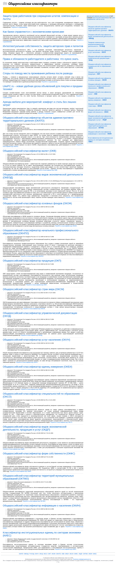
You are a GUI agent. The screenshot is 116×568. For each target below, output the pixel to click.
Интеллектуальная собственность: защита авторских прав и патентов (43, 46)
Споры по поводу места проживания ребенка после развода (37, 73)
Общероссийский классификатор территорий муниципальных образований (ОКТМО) (38, 477)
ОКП (49, 554)
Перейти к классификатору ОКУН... (27, 362)
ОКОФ (53, 554)
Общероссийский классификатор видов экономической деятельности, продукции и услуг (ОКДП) (34, 428)
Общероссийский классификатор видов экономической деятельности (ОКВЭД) (43, 176)
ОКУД (41, 554)
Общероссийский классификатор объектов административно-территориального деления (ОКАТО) (38, 119)
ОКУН (37, 554)
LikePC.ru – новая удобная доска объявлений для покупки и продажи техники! (42, 88)
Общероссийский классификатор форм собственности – (99, 111)
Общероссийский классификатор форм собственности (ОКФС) (39, 453)
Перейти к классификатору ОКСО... (61, 422)
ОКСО (45, 554)
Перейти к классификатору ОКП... (37, 285)
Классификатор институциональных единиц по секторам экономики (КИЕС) (42, 534)
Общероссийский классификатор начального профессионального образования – (99, 86)
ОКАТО (21, 554)
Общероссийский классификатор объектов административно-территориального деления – (100, 28)
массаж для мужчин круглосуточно (98, 16)
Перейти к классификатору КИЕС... (66, 549)
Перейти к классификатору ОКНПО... (32, 256)
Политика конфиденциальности (82, 559)
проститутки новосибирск (101, 17)
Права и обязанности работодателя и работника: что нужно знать (40, 59)
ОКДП (80, 554)
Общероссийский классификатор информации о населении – (99, 133)
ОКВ (63, 554)
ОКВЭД (26, 554)
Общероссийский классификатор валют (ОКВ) (29, 150)
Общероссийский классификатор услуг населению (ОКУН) (36, 339)
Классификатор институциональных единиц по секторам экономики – (100, 139)
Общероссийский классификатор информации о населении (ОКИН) (41, 505)
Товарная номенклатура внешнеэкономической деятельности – (96, 44)
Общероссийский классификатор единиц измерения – (99, 99)
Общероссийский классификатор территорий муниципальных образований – (99, 126)
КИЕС (95, 554)
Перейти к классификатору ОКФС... (21, 471)
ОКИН (90, 554)
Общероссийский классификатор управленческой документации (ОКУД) (40, 314)
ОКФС (76, 554)
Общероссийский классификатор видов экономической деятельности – (101, 36)
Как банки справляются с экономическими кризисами (33, 31)
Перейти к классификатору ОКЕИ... (32, 389)
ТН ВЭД (31, 554)
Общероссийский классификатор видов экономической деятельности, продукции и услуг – (100, 118)
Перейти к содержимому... (19, 27)
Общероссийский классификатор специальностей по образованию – (100, 66)
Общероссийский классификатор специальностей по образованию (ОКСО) (41, 395)
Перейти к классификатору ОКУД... (32, 335)
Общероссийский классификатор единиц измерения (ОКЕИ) (37, 366)
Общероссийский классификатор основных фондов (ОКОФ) (37, 203)
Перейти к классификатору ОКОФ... (66, 226)
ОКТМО (85, 554)
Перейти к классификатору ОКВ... (47, 170)
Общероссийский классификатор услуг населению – (99, 51)
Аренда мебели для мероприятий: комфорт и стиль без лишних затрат (39, 103)
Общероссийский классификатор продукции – (99, 73)
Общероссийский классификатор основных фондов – (99, 79)
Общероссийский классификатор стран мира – (99, 105)
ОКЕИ (67, 554)
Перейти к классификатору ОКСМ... (34, 308)
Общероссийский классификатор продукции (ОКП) (32, 260)
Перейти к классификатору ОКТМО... (34, 501)
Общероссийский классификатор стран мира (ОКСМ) (33, 289)
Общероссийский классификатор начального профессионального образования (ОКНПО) (40, 232)
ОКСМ (71, 554)
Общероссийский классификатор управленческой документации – (99, 58)
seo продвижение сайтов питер (101, 18)
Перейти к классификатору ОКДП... (14, 449)
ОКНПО (58, 554)
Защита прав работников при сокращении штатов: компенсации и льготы (41, 17)
